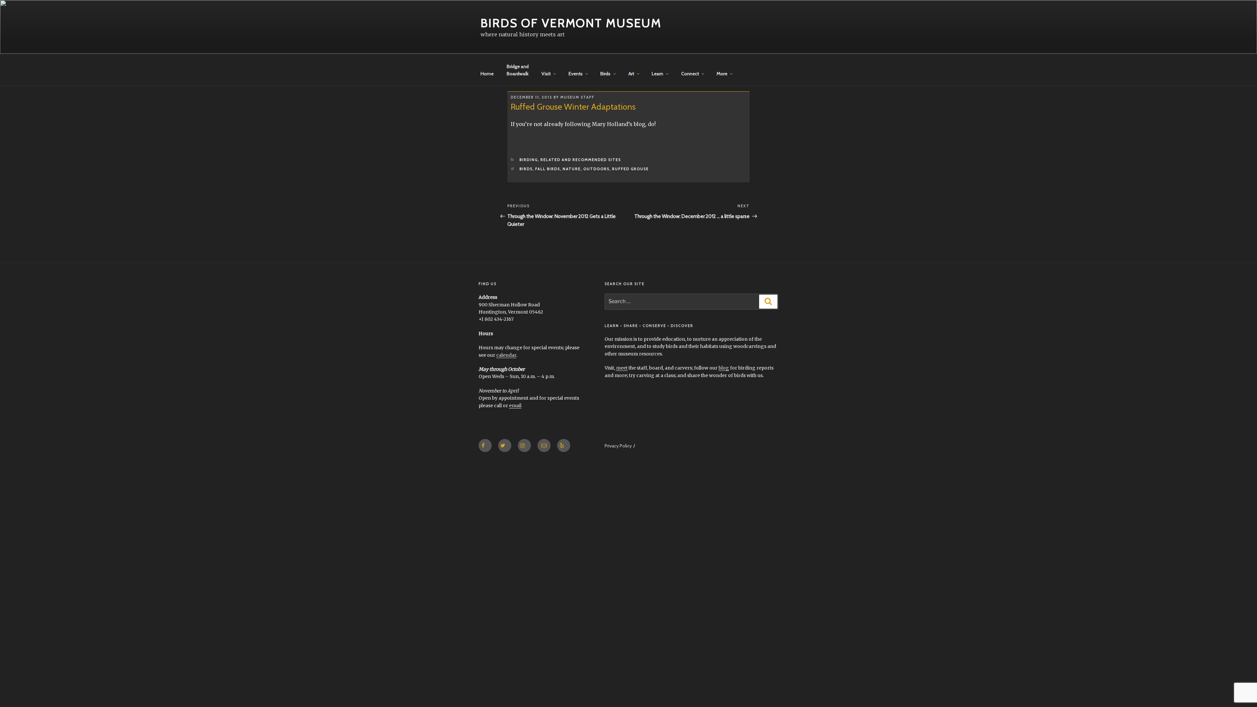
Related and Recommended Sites (580, 159)
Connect (690, 74)
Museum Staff (577, 97)
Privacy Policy (618, 446)
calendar (506, 355)
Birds (605, 74)
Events (576, 74)
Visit (546, 74)
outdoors (596, 169)
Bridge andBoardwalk (518, 70)
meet (622, 368)
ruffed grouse (630, 169)
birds (526, 169)
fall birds (547, 169)
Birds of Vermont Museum (571, 23)
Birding (528, 159)
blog (724, 368)
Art (631, 74)
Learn (657, 74)
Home (487, 74)
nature (572, 169)
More (722, 74)
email (515, 405)
